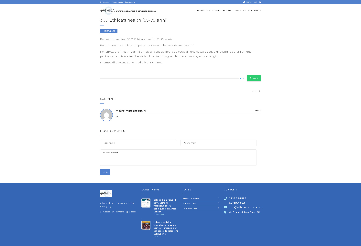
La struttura (190, 208)
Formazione (189, 203)
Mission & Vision (191, 198)
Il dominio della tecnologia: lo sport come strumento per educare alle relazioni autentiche (165, 228)
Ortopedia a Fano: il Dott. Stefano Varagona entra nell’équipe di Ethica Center (165, 206)
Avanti (254, 78)
